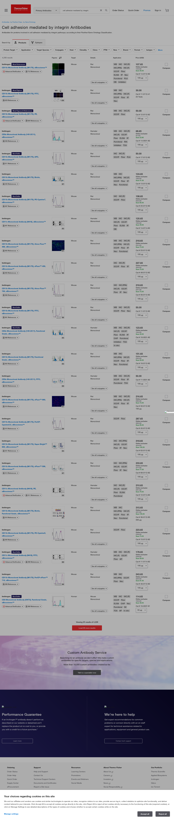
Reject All (163, 814)
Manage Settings (11, 814)
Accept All (145, 814)
